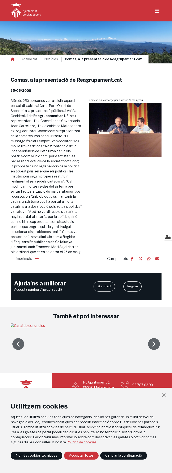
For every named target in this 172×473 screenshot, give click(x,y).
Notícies (51, 59)
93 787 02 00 (142, 385)
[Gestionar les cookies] (168, 236)
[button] (125, 130)
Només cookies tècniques (36, 455)
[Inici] (26, 10)
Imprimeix (24, 259)
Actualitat (29, 59)
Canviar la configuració (123, 455)
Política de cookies (81, 442)
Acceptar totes (81, 455)
